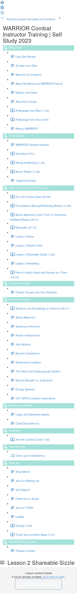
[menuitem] (2, 8)
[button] (2, 3)
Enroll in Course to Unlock (38, 583)
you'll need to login (54, 577)
